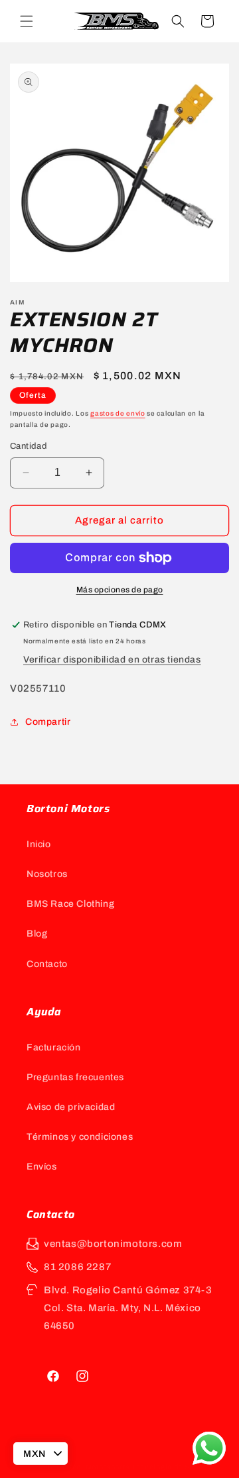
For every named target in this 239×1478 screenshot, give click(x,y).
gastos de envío (117, 413)
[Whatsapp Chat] (209, 1448)
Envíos (42, 1167)
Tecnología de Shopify (171, 1467)
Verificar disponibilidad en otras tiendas (112, 660)
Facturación (54, 1047)
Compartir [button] (47, 722)
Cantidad (28, 446)
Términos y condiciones (80, 1137)
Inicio (39, 844)
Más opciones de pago (119, 589)
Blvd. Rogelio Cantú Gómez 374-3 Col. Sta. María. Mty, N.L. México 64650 (128, 1308)
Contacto (47, 964)
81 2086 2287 (77, 1267)
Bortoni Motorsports (92, 1467)
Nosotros (47, 874)
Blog (37, 934)
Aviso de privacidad (71, 1107)
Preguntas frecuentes (75, 1077)
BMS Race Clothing (70, 904)
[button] (26, 21)
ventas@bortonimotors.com (113, 1243)
